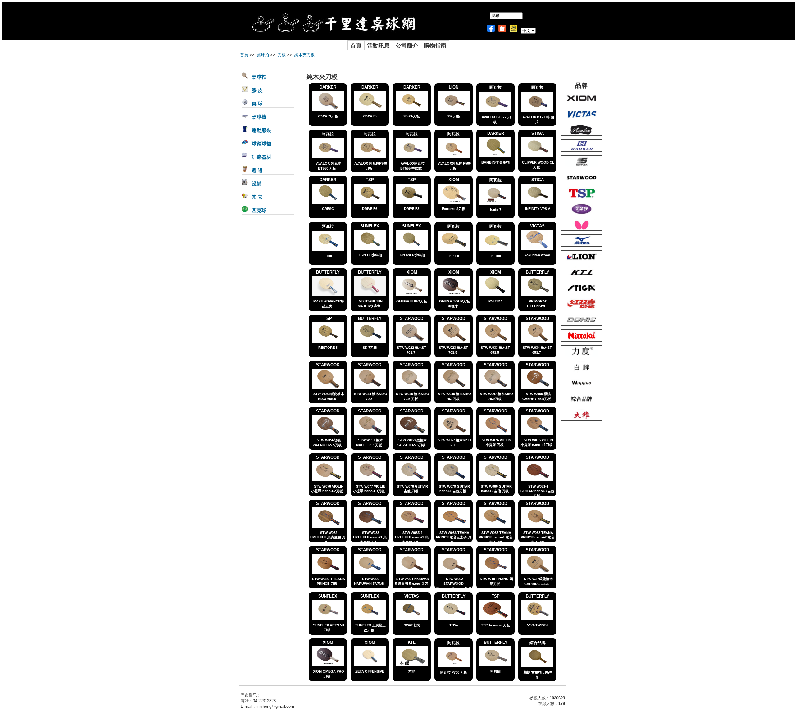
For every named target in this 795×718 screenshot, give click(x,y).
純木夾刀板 (304, 54)
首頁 (355, 45)
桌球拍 (262, 54)
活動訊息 (378, 45)
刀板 (281, 54)
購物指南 (435, 45)
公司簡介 (407, 45)
